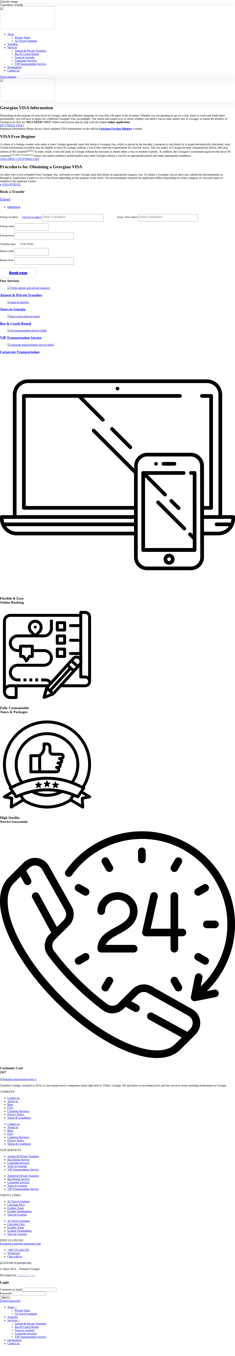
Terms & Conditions (19, 1117)
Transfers (12, 44)
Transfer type (8, 244)
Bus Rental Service (18, 1159)
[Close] (5, 199)
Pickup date (7, 226)
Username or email (11, 1289)
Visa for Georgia (17, 1214)
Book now (18, 272)
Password (5, 1293)
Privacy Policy (15, 1114)
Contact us (13, 70)
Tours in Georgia (24, 57)
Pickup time (7, 235)
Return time (7, 260)
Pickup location (20, 217)
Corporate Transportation (19, 352)
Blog (10, 1104)
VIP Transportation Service (30, 63)
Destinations (14, 67)
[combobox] (26, 245)
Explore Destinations (19, 1211)
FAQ (10, 1107)
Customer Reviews (18, 1111)
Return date (7, 251)
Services (12, 47)
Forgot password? (10, 1300)
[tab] (121, 207)
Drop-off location (127, 217)
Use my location (31, 217)
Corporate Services (26, 60)
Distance (13, 207)
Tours (10, 34)
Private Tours (22, 37)
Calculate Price (16, 1204)
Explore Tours (15, 1208)
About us (12, 1101)
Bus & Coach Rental (27, 54)
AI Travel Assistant (26, 40)
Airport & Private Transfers (30, 50)
